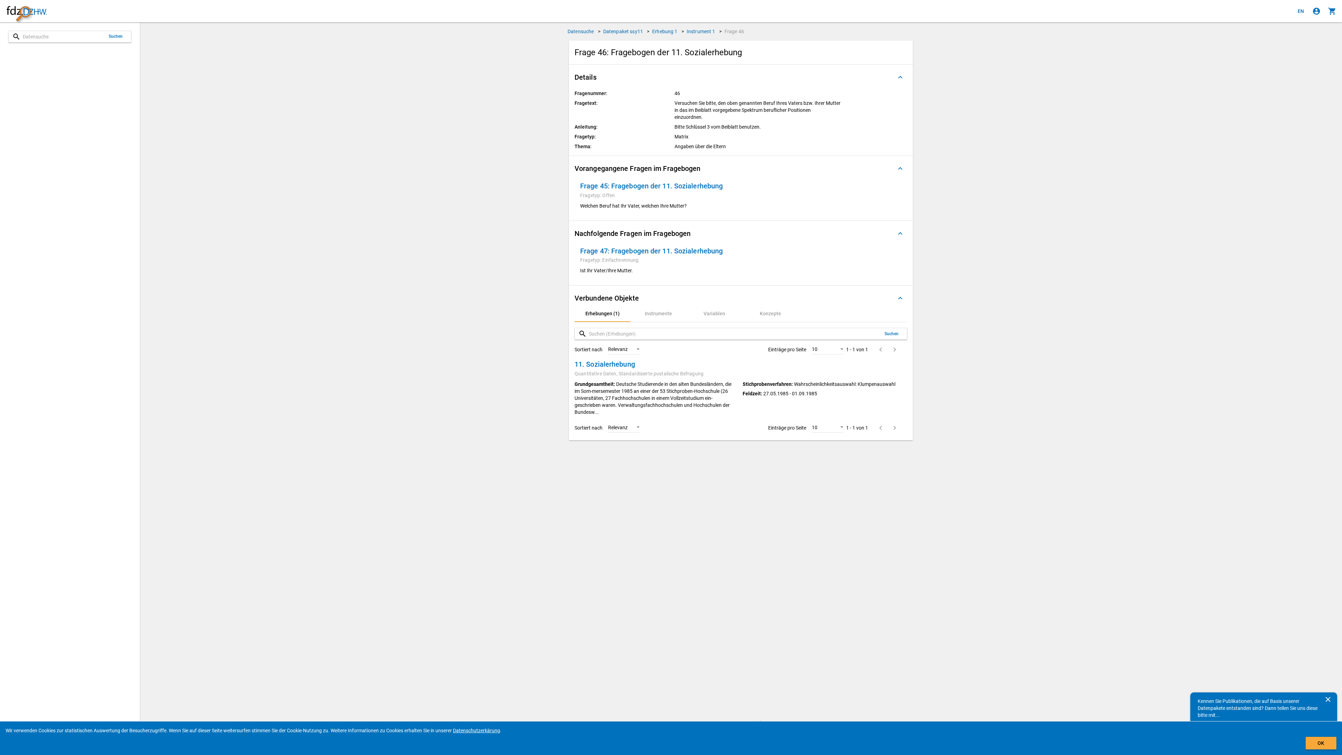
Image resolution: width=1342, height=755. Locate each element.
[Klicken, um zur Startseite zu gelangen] (26, 11)
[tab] (602, 313)
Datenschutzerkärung (476, 730)
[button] (741, 77)
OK (1321, 743)
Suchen (116, 36)
